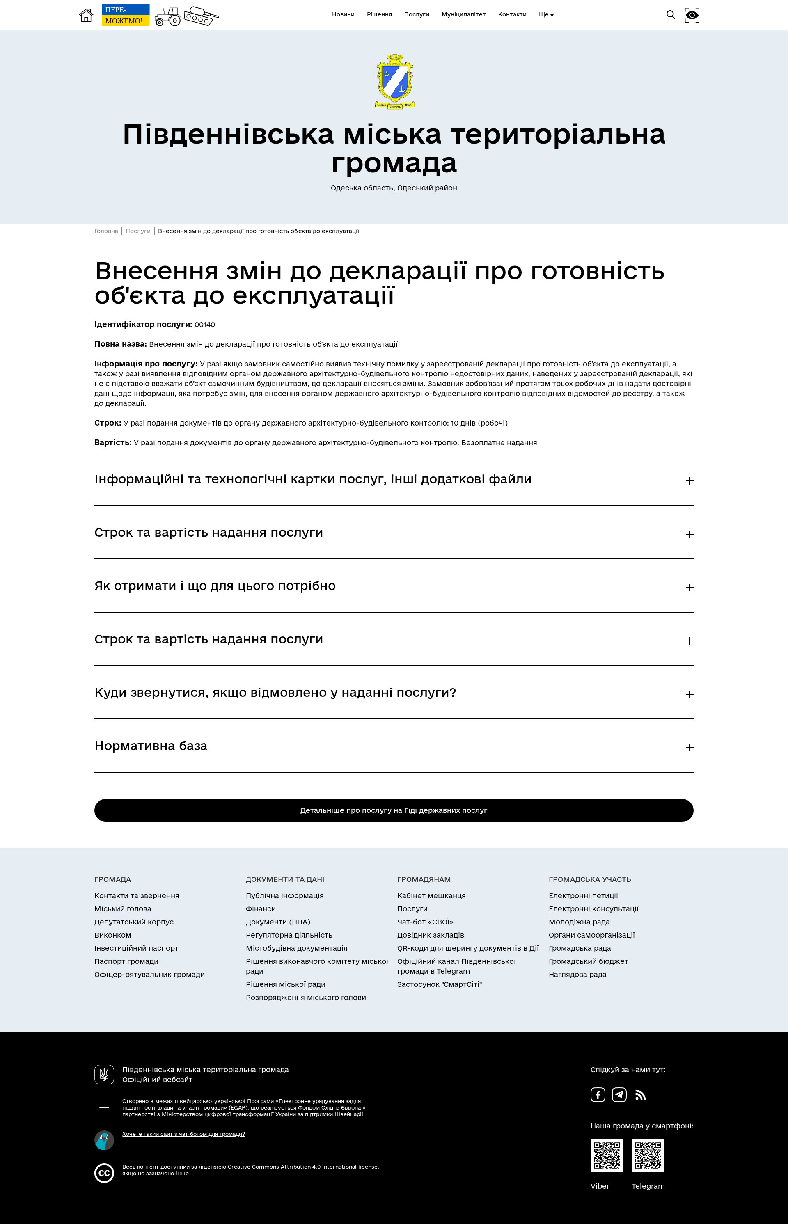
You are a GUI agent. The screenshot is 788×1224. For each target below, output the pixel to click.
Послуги (138, 231)
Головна (106, 231)
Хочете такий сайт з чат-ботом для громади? (183, 1134)
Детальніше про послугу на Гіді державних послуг (394, 810)
